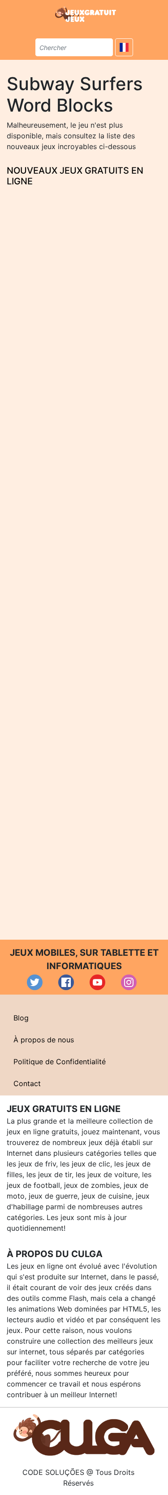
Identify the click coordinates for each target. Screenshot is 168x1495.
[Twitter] (35, 982)
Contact (27, 1083)
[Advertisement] (84, 560)
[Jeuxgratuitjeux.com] (86, 14)
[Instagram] (129, 982)
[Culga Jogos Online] (84, 1434)
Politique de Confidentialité (59, 1061)
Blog (21, 1017)
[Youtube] (97, 982)
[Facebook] (66, 982)
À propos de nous (43, 1039)
